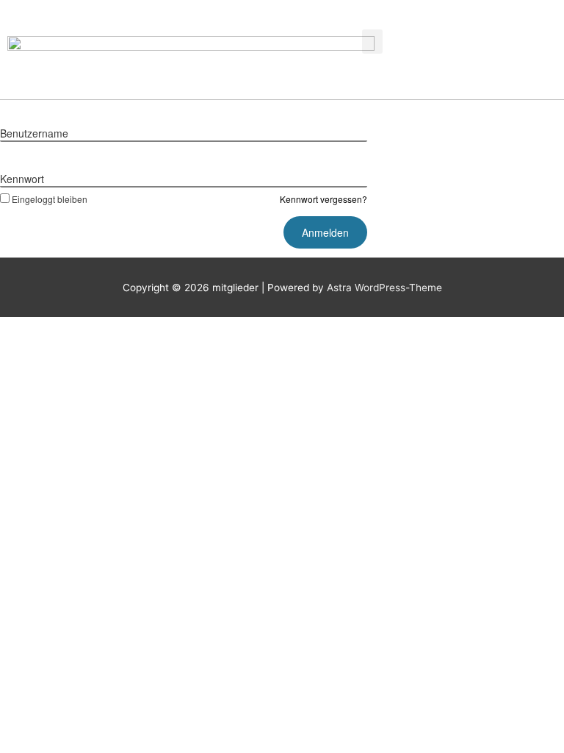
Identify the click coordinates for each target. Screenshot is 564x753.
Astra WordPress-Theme (384, 287)
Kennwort (22, 178)
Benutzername (34, 133)
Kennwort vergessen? (323, 199)
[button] (372, 41)
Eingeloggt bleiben (49, 199)
